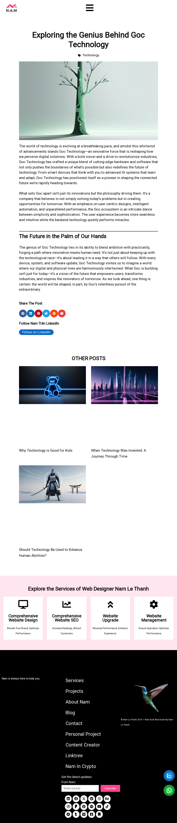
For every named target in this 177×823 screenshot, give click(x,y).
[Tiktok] (107, 806)
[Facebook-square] (91, 814)
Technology (90, 55)
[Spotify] (91, 806)
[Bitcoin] (68, 814)
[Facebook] (76, 798)
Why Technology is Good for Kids (45, 450)
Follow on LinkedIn (36, 332)
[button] (23, 313)
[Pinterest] (83, 806)
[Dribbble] (68, 806)
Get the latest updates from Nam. (76, 779)
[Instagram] (99, 798)
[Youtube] (99, 806)
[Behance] (107, 798)
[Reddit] (91, 798)
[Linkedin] (68, 798)
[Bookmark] (99, 814)
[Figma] (76, 806)
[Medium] (83, 814)
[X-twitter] (83, 798)
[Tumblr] (76, 814)
